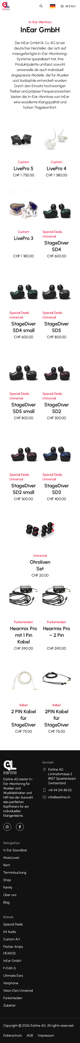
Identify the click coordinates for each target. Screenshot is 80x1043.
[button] (41, 6)
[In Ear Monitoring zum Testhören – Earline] (6, 6)
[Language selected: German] (52, 6)
